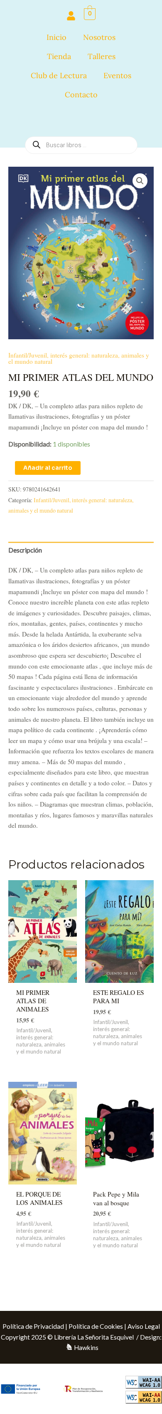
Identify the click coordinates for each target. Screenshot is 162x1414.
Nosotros (99, 37)
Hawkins (86, 1347)
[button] (140, 180)
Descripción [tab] (25, 550)
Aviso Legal (144, 1326)
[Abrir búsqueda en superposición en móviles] (81, 119)
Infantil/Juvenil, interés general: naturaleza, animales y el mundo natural (78, 358)
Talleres (101, 56)
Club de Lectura (59, 75)
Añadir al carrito (47, 467)
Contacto (81, 94)
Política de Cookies (96, 1326)
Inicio (56, 37)
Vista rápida (42, 975)
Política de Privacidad (33, 1326)
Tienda (59, 56)
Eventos (117, 75)
